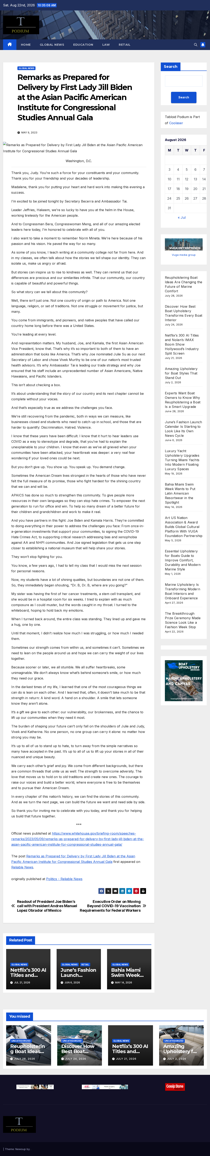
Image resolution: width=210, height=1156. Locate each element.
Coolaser (176, 123)
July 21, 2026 (126, 1058)
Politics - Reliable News (64, 879)
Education (83, 45)
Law (106, 45)
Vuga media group (184, 254)
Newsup (20, 1149)
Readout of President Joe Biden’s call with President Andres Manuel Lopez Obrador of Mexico (47, 906)
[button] (195, 45)
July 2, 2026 (176, 1058)
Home (26, 45)
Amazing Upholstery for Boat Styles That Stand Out (181, 373)
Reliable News (22, 867)
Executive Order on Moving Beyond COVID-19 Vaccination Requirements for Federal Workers (110, 906)
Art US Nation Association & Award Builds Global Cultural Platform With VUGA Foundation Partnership (183, 527)
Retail (124, 45)
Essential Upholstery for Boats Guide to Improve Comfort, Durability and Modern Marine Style (183, 560)
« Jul (182, 217)
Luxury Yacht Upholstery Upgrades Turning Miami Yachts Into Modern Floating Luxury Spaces (182, 460)
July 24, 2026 (75, 1058)
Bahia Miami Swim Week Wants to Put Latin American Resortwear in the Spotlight (180, 493)
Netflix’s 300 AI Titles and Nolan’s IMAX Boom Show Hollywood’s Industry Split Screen (182, 344)
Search (170, 66)
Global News (52, 45)
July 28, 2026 (24, 1058)
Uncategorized (21, 1041)
